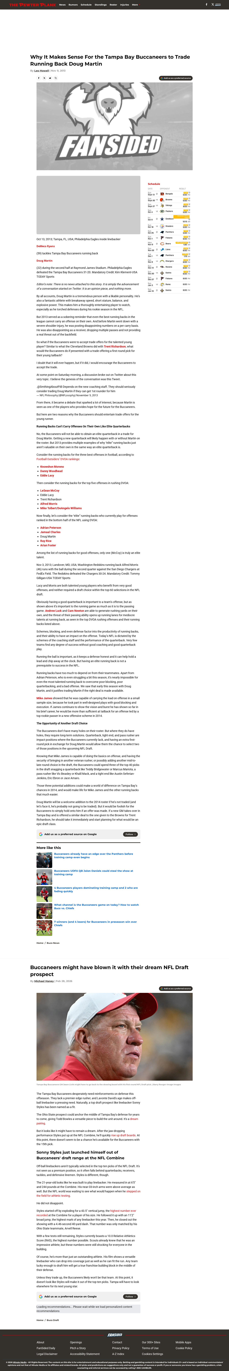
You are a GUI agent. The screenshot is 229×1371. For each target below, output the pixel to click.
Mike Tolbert (48, 508)
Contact (117, 1342)
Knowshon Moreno (52, 466)
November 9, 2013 (87, 395)
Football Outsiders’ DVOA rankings (58, 459)
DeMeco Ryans (46, 246)
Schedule (86, 4)
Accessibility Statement (85, 1354)
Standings (101, 4)
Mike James (44, 698)
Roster (113, 4)
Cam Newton (76, 610)
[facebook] (206, 4)
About (40, 1342)
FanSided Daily (46, 1348)
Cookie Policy (184, 1348)
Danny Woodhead (51, 471)
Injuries (124, 4)
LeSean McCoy (49, 490)
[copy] (56, 78)
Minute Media (19, 1362)
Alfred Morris (48, 503)
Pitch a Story (78, 1348)
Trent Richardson (115, 346)
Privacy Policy (120, 1348)
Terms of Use (150, 1348)
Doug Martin (45, 260)
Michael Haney (44, 981)
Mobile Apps (183, 1342)
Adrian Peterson (50, 527)
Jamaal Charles (50, 532)
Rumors (73, 4)
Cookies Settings (152, 1354)
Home (40, 943)
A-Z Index (118, 1354)
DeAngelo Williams (69, 508)
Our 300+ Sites (151, 1342)
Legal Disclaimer (47, 1354)
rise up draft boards (123, 1135)
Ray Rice (45, 541)
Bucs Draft (53, 1320)
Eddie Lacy (47, 475)
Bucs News (53, 943)
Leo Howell (41, 70)
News (62, 4)
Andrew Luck (53, 610)
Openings (76, 1342)
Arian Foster (48, 545)
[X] (213, 4)
